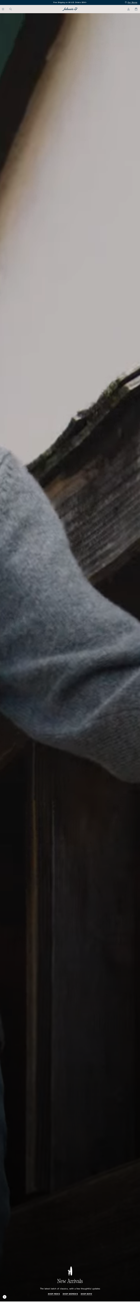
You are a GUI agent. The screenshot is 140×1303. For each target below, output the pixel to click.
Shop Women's (70, 1294)
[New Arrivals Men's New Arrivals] (70, 657)
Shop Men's (54, 1294)
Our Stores (132, 2)
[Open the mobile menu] (4, 9)
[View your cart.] (134, 9)
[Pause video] (4, 1297)
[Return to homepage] (70, 9)
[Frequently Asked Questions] (70, 2)
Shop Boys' (86, 1294)
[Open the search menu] (10, 9)
